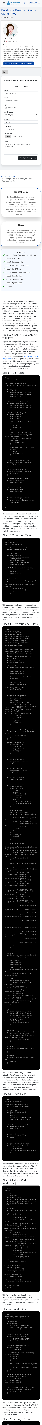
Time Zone (7, 126)
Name (6, 90)
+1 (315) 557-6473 (33, 3)
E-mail (6, 98)
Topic (5, 105)
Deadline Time (9, 119)
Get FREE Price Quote (28, 158)
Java (4, 72)
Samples (11, 176)
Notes (6, 142)
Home (3, 176)
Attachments (8, 134)
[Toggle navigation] (4, 3)
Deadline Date (8, 112)
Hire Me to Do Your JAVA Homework (18, 63)
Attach (8, 136)
